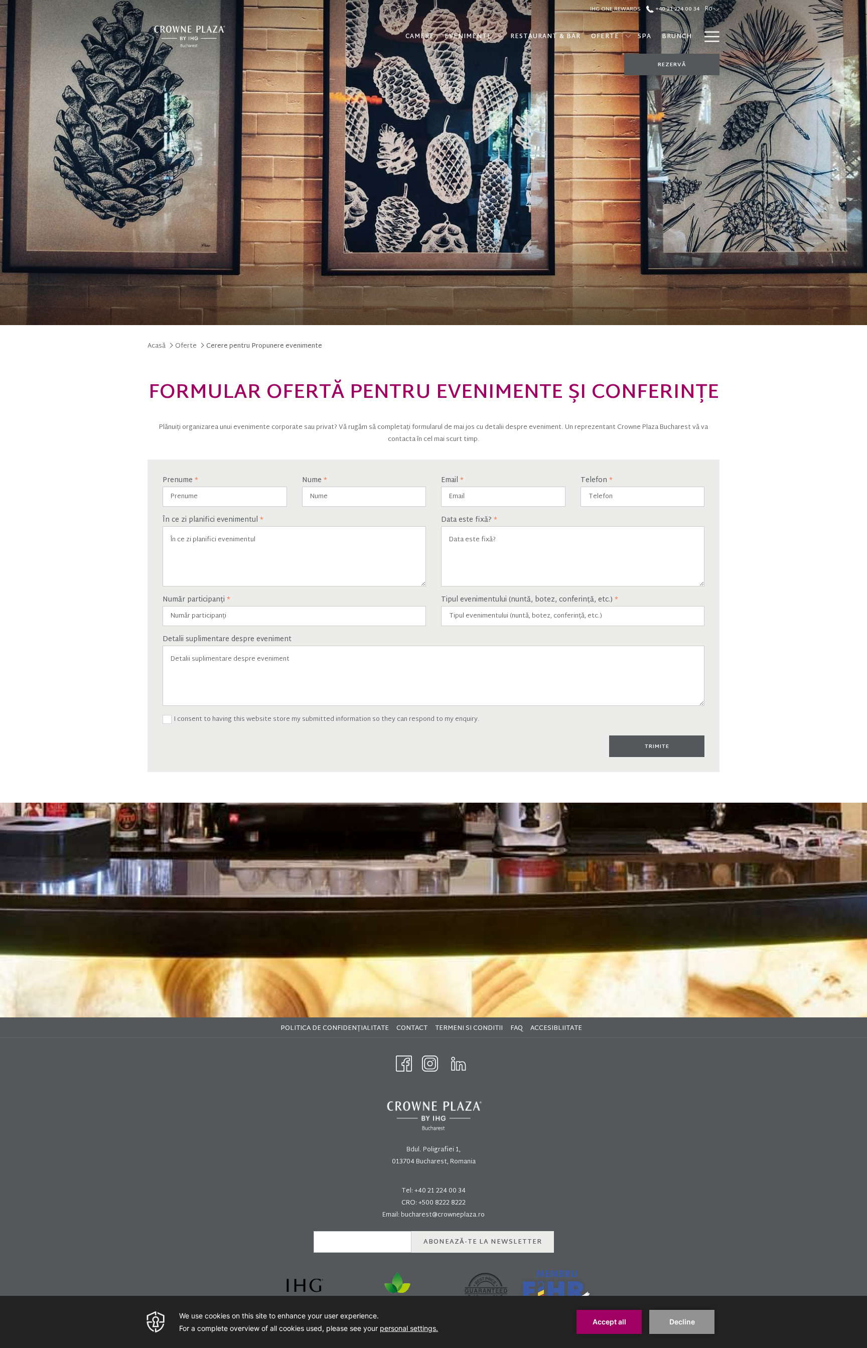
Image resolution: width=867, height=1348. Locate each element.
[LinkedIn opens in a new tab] (458, 1064)
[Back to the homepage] (189, 36)
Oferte (186, 346)
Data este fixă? (469, 520)
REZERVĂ (672, 65)
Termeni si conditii (470, 1028)
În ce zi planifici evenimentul (213, 520)
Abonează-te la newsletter (482, 1242)
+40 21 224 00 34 (676, 9)
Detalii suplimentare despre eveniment (227, 640)
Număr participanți (196, 600)
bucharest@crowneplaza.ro (443, 1215)
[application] (433, 1322)
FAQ (517, 1028)
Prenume (180, 481)
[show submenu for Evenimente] (501, 36)
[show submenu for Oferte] (628, 36)
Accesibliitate (557, 1028)
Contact (411, 1028)
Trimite (657, 746)
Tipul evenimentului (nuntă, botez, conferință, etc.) (529, 600)
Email (452, 481)
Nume (314, 481)
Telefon (597, 481)
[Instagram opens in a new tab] (430, 1064)
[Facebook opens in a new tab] (404, 1064)
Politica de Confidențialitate (335, 1028)
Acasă (157, 346)
